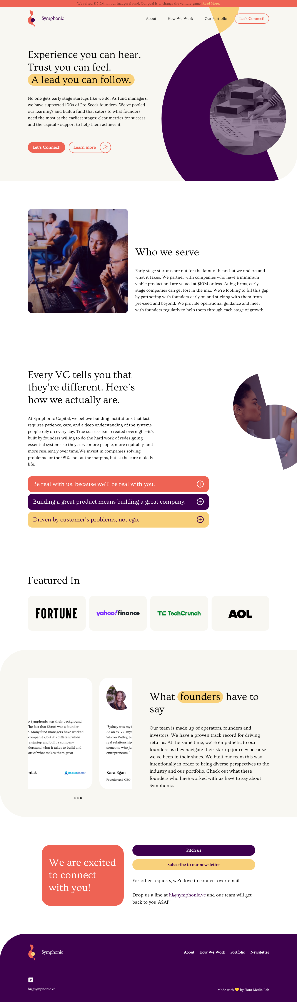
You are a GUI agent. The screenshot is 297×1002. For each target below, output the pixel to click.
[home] (46, 18)
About (151, 18)
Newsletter (259, 952)
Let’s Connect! (46, 147)
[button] (75, 798)
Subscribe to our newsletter (193, 864)
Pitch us (193, 850)
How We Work (180, 18)
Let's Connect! (251, 18)
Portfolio (237, 952)
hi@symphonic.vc (187, 895)
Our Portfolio (216, 18)
